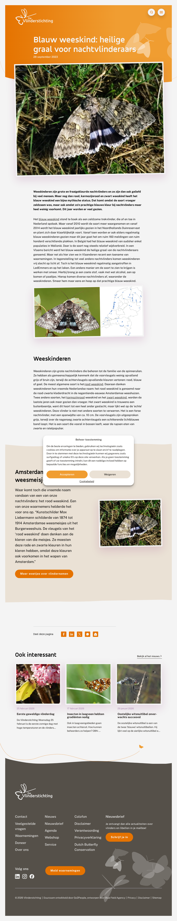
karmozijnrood (75, 397)
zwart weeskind (117, 397)
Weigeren (110, 474)
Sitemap (156, 897)
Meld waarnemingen (65, 870)
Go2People (80, 897)
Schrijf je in (119, 837)
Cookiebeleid (87, 481)
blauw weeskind (49, 219)
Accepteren (67, 474)
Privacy (132, 897)
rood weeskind (94, 384)
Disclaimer (144, 897)
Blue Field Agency (115, 897)
